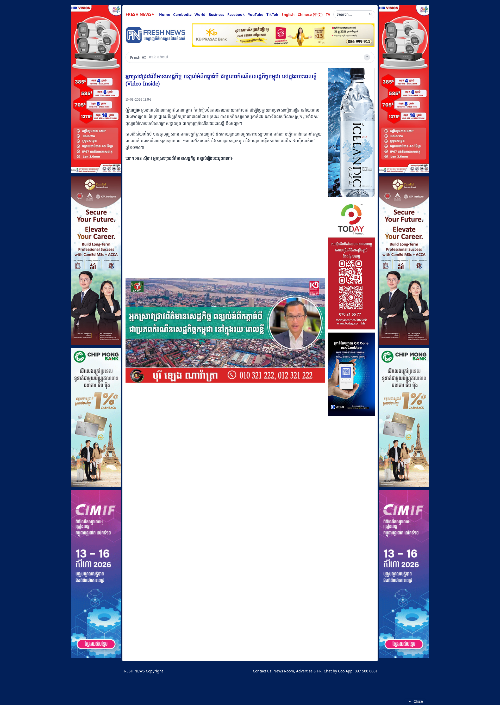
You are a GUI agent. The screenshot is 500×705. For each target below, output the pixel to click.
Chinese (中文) (310, 14)
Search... (344, 14)
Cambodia (182, 14)
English (288, 14)
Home (164, 14)
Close (418, 701)
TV (328, 14)
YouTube (255, 14)
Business (216, 14)
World (200, 14)
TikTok (272, 14)
